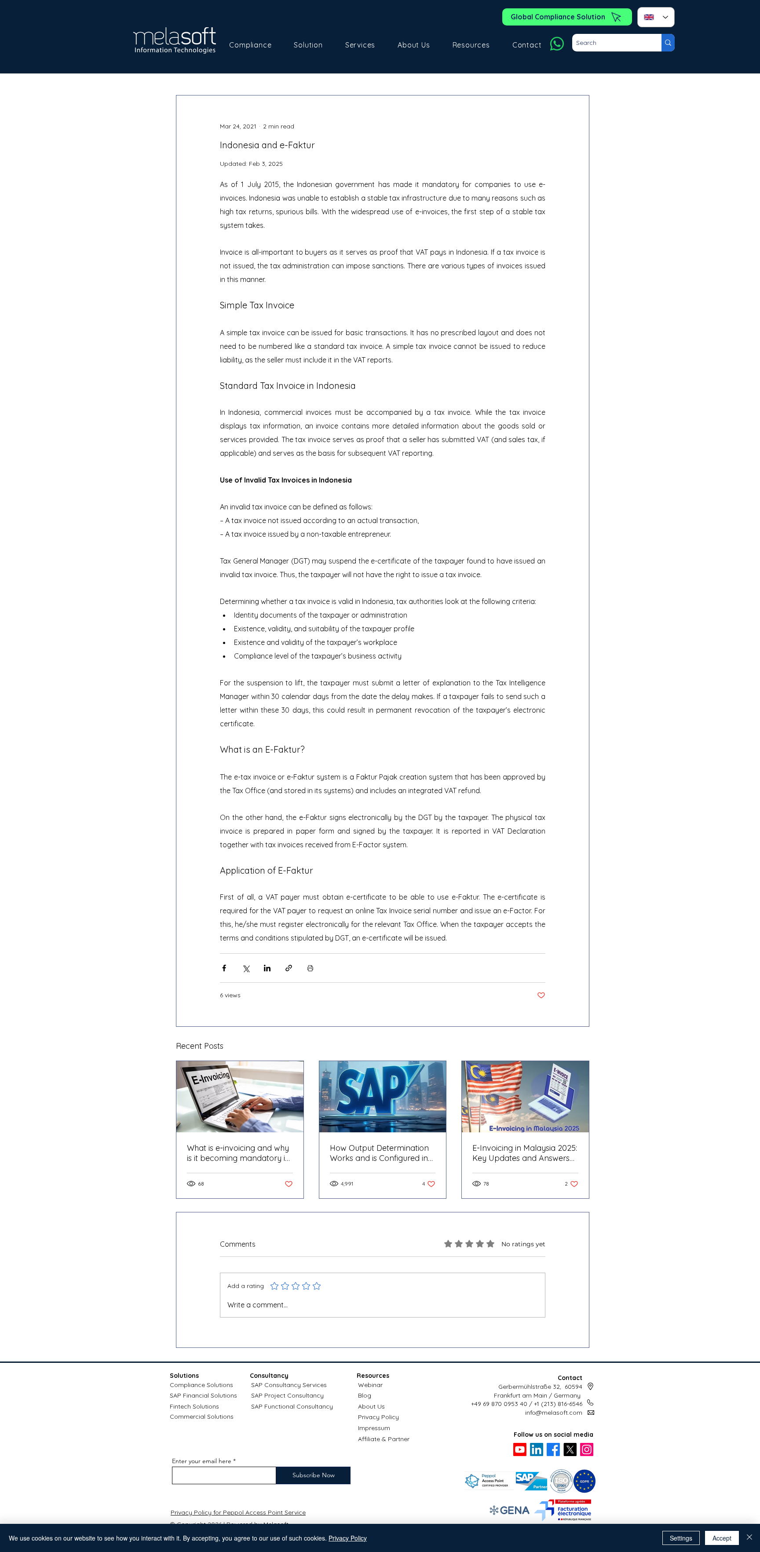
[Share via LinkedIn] (267, 968)
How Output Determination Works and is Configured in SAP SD (379, 1153)
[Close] (749, 1538)
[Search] (668, 42)
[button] (250, 44)
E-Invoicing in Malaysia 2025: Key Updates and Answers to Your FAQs (524, 1153)
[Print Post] (310, 968)
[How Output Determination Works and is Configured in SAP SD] (382, 1096)
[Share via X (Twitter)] (245, 968)
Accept (721, 1538)
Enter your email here (201, 1461)
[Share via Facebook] (224, 968)
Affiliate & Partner (383, 1439)
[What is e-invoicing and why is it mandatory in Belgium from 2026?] (239, 1096)
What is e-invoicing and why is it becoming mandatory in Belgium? (238, 1153)
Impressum (374, 1428)
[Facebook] (553, 1449)
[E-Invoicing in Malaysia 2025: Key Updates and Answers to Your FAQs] (525, 1096)
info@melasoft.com (553, 1413)
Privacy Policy (378, 1417)
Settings (681, 1538)
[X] (570, 1449)
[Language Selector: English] (656, 17)
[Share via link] (289, 968)
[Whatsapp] (557, 43)
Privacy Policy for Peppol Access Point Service (238, 1512)
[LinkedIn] (536, 1449)
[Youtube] (519, 1449)
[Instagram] (586, 1449)
